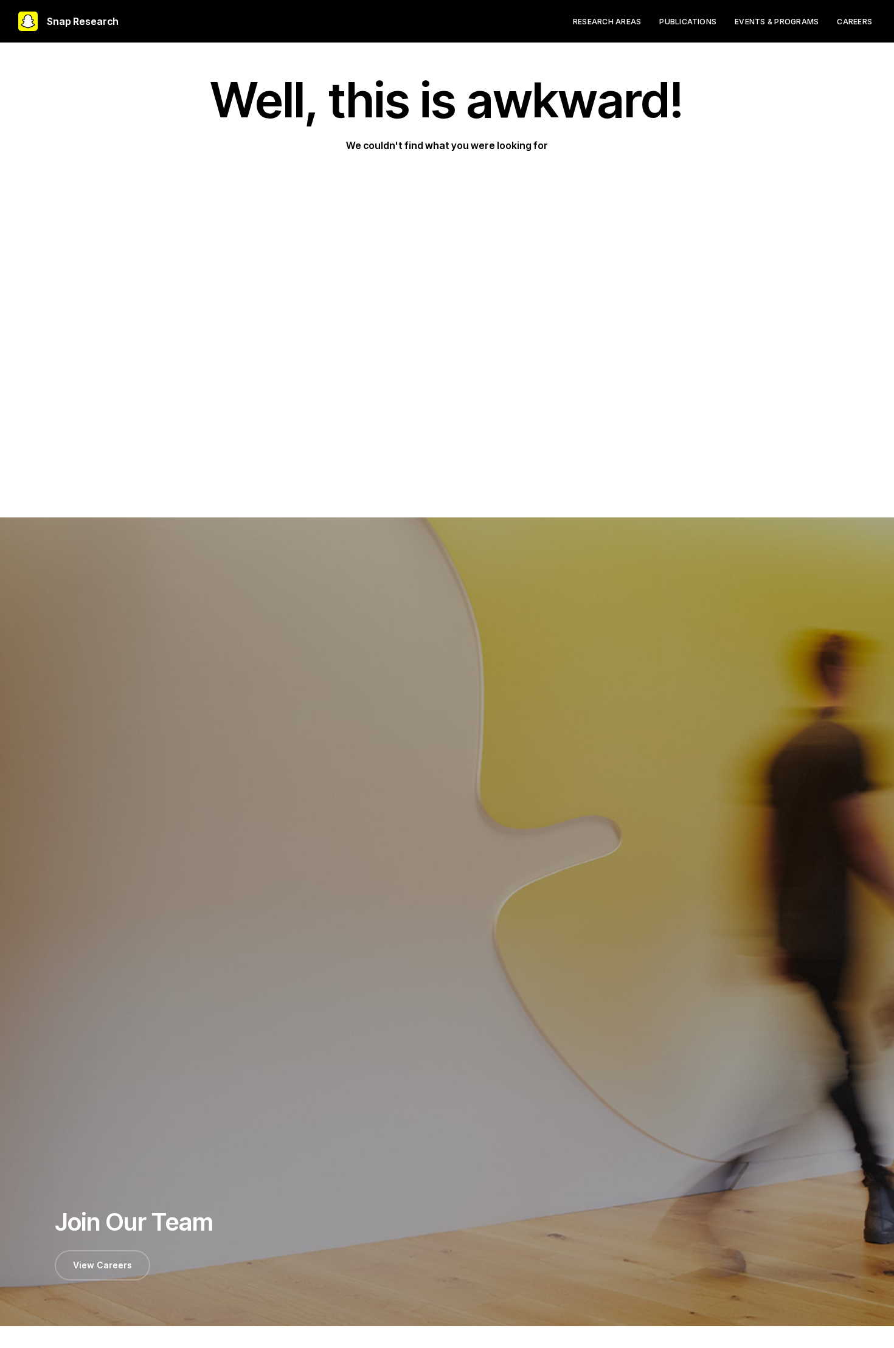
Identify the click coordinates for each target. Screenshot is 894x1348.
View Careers (102, 1265)
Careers (854, 21)
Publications (687, 21)
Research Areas (607, 21)
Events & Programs (777, 21)
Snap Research (83, 21)
